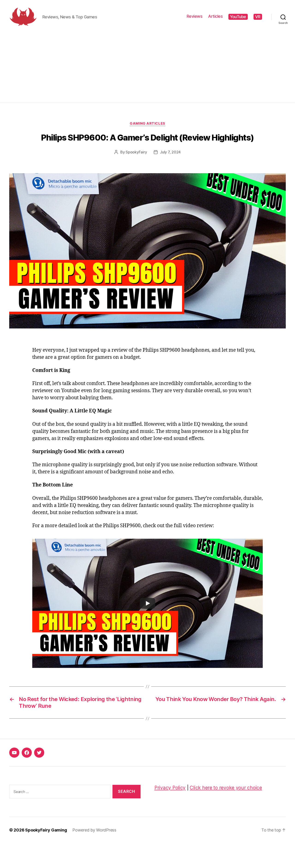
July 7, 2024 (170, 152)
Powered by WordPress (94, 830)
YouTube (238, 16)
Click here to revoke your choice (226, 788)
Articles (215, 16)
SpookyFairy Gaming (46, 830)
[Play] (147, 603)
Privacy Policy (170, 788)
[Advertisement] (147, 68)
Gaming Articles (147, 123)
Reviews (195, 16)
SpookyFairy (136, 152)
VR (257, 16)
